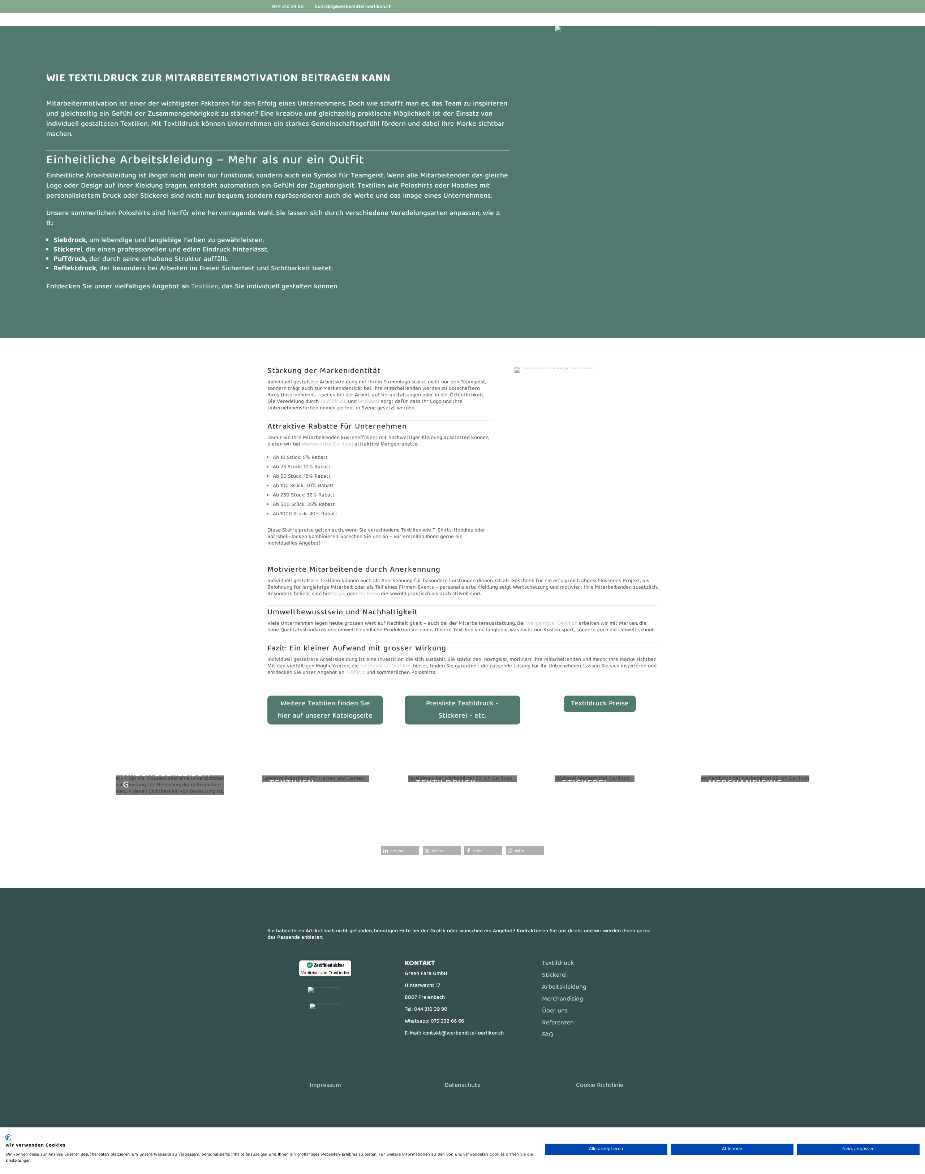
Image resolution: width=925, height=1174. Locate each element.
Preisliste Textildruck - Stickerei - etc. (462, 709)
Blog (77, 92)
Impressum (325, 1085)
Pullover (369, 594)
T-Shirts (355, 673)
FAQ (547, 1035)
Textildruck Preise (600, 703)
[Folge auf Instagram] (339, 1026)
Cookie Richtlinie (599, 1085)
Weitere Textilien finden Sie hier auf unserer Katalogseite (325, 709)
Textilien (114, 92)
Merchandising (562, 999)
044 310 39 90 (430, 1009)
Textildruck (94, 92)
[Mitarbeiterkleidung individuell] (554, 373)
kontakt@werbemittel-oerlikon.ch (463, 1033)
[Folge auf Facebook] (311, 1026)
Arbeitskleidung (564, 987)
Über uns (555, 1011)
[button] (400, 850)
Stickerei (368, 402)
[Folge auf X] (325, 1026)
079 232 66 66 (447, 1021)
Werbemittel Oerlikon (327, 444)
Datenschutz (462, 1085)
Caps (339, 594)
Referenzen (558, 1023)
